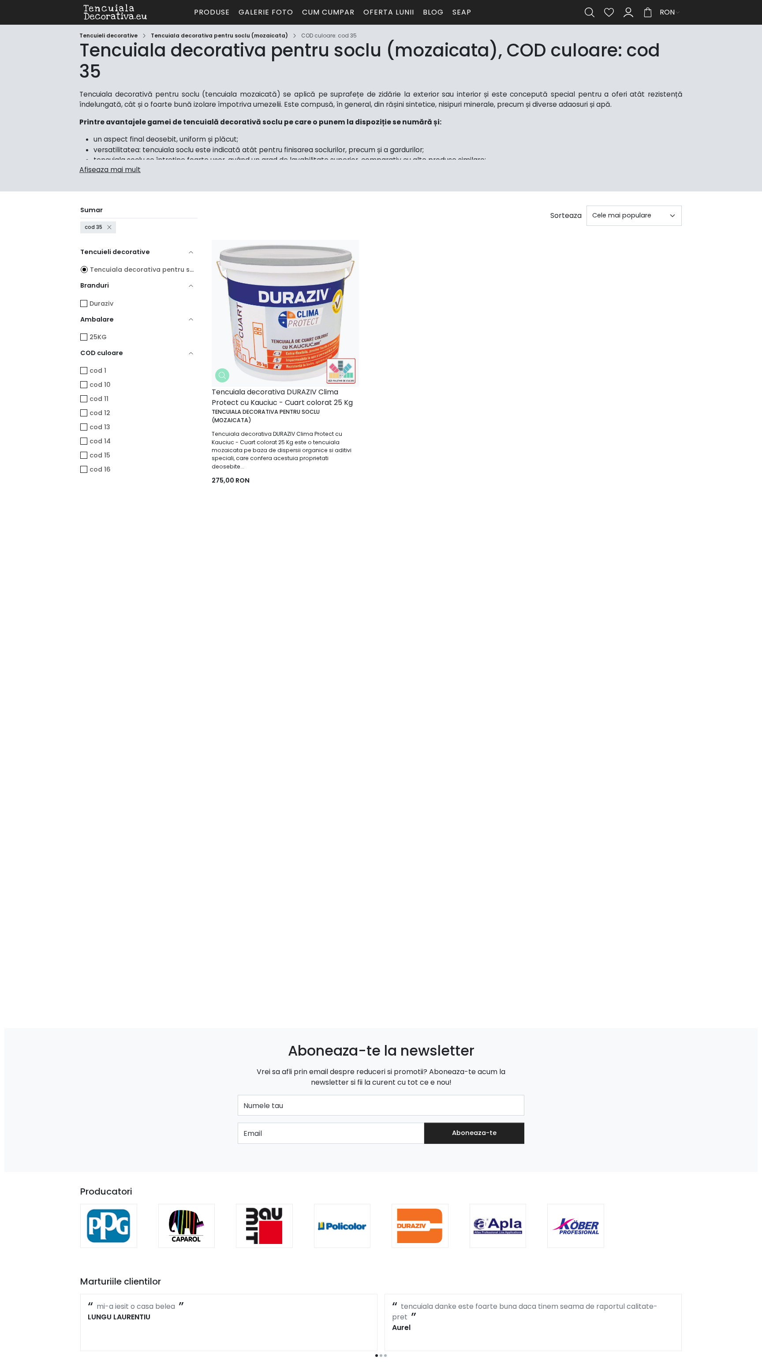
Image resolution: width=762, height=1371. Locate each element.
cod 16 (100, 469)
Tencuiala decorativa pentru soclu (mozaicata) (219, 35)
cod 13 (100, 427)
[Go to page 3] (385, 1355)
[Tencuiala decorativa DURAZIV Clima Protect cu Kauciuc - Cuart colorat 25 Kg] (285, 313)
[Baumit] (264, 1238)
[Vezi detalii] (222, 375)
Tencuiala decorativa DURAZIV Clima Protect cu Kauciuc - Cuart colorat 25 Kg (282, 397)
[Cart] (648, 12)
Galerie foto (266, 12)
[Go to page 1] (376, 1355)
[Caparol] (186, 1238)
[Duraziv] (420, 1238)
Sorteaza (566, 215)
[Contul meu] (628, 12)
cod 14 (100, 441)
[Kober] (575, 1238)
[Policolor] (342, 1238)
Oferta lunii (388, 12)
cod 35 (93, 227)
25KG (98, 337)
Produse (212, 12)
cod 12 (100, 412)
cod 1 (98, 370)
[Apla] (498, 1238)
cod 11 (99, 398)
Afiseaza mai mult (110, 169)
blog (433, 12)
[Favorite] (609, 12)
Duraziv (101, 303)
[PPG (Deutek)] (108, 1238)
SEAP (461, 12)
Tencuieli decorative (108, 35)
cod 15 (100, 455)
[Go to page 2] (381, 1355)
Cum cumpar (328, 12)
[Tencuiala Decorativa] (136, 12)
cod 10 (100, 384)
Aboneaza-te (474, 1132)
